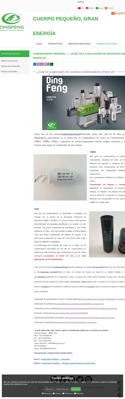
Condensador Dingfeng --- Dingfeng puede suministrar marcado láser (68, 363)
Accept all (75, 389)
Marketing (79, 393)
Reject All (49, 389)
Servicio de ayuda (79, 44)
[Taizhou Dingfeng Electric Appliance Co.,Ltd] (14, 21)
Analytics (58, 393)
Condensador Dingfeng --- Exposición (55, 359)
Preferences (68, 393)
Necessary (48, 393)
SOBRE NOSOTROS (106, 44)
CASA (39, 44)
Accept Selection (62, 389)
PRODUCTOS (55, 44)
